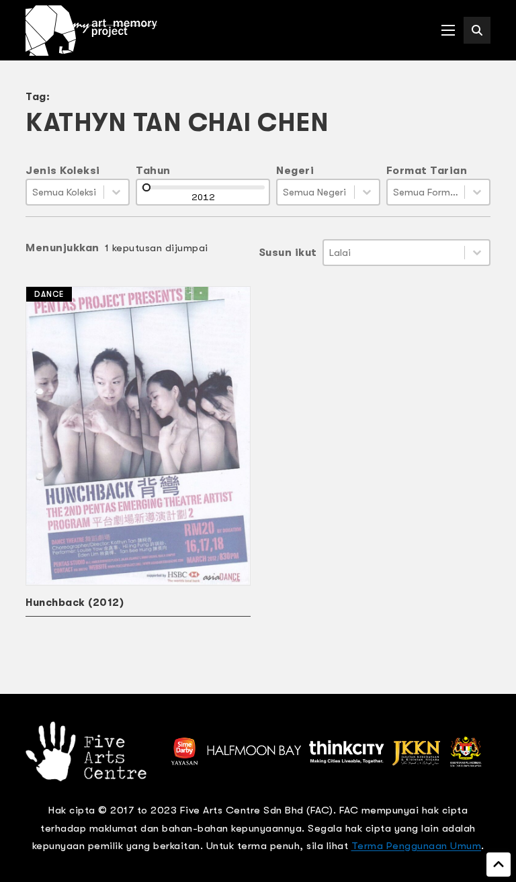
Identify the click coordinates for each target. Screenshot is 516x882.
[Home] (91, 30)
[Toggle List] (116, 192)
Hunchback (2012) (75, 603)
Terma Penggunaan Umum (416, 846)
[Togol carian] (477, 30)
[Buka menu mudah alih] (448, 30)
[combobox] (65, 192)
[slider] (146, 187)
